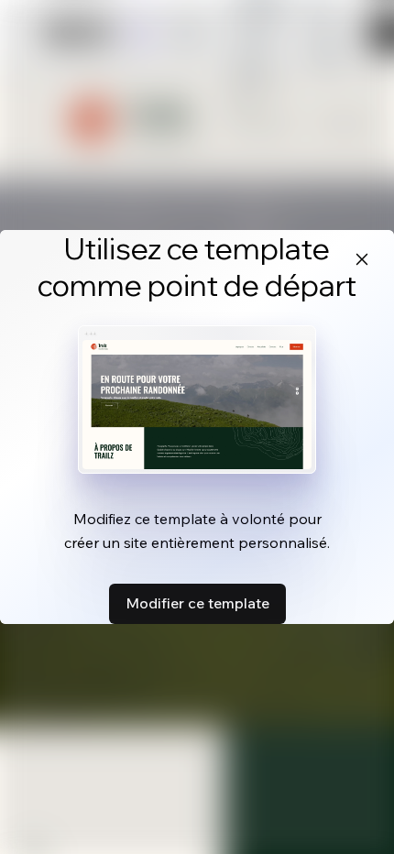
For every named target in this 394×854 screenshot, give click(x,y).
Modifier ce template (197, 603)
